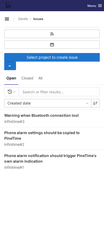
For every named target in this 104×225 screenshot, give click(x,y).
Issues (38, 19)
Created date (19, 103)
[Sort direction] (95, 103)
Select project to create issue (52, 57)
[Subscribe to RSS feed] (52, 34)
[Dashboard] (8, 5)
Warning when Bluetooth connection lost (41, 115)
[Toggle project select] (10, 66)
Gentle (23, 19)
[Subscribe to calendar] (52, 44)
